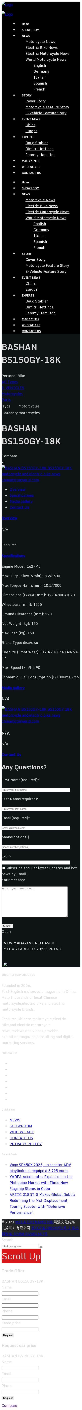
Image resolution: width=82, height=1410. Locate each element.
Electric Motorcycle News (47, 53)
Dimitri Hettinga (39, 149)
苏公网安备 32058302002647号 (40, 1231)
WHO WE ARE (31, 167)
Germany (41, 71)
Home (25, 24)
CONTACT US (31, 172)
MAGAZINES (30, 161)
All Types (10, 382)
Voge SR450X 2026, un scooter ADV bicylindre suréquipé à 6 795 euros (40, 1168)
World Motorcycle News (45, 59)
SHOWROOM (30, 30)
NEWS (15, 1120)
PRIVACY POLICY (26, 1144)
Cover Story (35, 101)
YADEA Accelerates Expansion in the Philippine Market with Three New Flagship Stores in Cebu (41, 1182)
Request (8, 1335)
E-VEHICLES (13, 388)
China (30, 125)
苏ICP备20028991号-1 (51, 1228)
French (39, 89)
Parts (6, 400)
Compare (9, 1405)
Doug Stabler (36, 143)
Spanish (40, 83)
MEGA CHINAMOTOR (34, 1222)
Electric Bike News (41, 47)
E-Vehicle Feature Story (45, 113)
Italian (39, 77)
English (39, 65)
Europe (31, 131)
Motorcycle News (40, 41)
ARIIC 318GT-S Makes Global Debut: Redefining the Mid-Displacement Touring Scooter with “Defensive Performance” (42, 1203)
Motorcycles (12, 394)
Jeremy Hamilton (40, 155)
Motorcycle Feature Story (47, 107)
